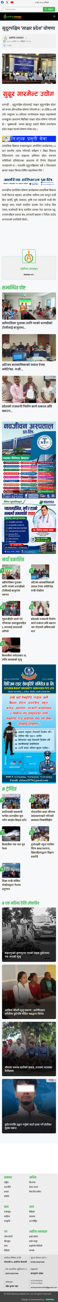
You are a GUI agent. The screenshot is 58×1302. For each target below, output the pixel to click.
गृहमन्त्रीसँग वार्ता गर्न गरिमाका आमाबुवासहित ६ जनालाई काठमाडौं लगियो (14, 625)
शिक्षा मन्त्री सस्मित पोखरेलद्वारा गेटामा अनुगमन (11, 885)
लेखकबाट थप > (29, 274)
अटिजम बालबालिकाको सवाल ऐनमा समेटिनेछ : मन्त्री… (23, 367)
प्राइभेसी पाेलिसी (35, 1246)
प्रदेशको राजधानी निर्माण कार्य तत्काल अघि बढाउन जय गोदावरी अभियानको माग (43, 625)
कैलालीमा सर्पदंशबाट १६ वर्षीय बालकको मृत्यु (14, 657)
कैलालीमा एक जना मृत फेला (13, 846)
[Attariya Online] (12, 16)
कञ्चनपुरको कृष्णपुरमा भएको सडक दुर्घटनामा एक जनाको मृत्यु (27, 955)
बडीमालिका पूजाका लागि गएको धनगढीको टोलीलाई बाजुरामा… (27, 325)
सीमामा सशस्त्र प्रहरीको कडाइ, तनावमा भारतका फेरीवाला (28, 1069)
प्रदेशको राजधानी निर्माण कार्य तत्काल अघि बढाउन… (27, 409)
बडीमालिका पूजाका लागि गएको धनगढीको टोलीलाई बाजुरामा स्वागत (13, 588)
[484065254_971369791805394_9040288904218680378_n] (29, 461)
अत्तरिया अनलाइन (16, 37)
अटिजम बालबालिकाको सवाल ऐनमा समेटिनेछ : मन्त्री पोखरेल (42, 586)
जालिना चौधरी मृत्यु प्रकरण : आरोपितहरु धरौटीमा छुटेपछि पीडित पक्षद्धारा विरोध (25, 1012)
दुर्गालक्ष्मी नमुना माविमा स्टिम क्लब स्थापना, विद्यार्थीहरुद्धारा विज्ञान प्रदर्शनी (42, 850)
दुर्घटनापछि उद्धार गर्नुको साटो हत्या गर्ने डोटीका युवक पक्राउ (28, 1126)
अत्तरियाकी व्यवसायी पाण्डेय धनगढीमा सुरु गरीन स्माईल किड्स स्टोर (14, 816)
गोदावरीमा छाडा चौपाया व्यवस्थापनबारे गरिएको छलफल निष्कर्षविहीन (43, 816)
